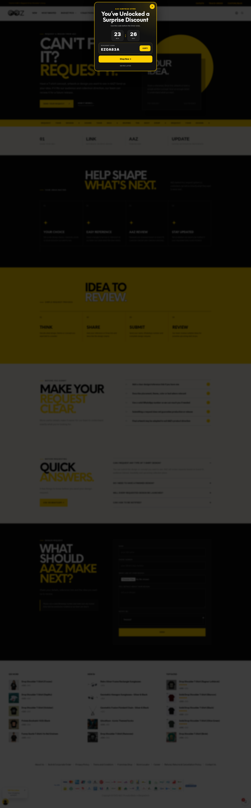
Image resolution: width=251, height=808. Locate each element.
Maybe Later (125, 66)
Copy (145, 48)
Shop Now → (125, 59)
